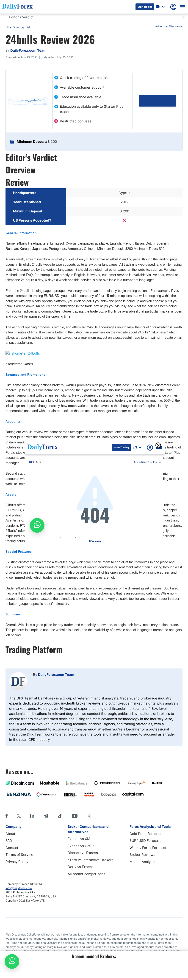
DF (7, 27)
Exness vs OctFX (81, 846)
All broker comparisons (86, 874)
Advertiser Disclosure (168, 26)
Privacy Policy (17, 862)
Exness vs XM (79, 839)
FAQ (9, 840)
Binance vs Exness (83, 853)
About (10, 833)
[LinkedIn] (32, 816)
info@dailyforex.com (19, 888)
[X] (19, 816)
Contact (12, 848)
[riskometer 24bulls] (94, 353)
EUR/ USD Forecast (145, 840)
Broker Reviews (142, 854)
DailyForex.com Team (56, 674)
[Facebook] (7, 816)
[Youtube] (74, 816)
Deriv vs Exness (81, 867)
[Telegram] (45, 816)
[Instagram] (89, 816)
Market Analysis (142, 862)
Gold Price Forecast (145, 833)
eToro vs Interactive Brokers (90, 860)
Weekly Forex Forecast (148, 848)
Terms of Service (19, 854)
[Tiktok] (60, 816)
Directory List (21, 27)
